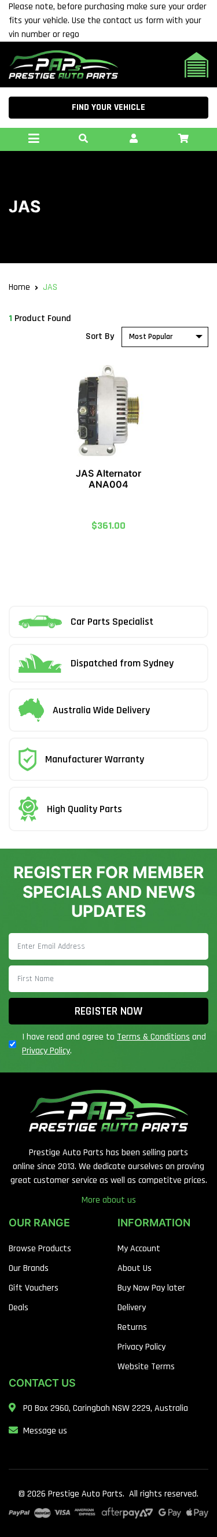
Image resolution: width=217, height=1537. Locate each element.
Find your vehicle (108, 107)
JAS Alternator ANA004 (108, 478)
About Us (134, 1268)
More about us (109, 1200)
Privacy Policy (46, 1051)
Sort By (100, 336)
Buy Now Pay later (151, 1288)
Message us (45, 1431)
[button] (83, 139)
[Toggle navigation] (33, 139)
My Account (138, 1249)
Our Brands (29, 1268)
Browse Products (40, 1249)
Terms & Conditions (153, 1037)
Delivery (131, 1308)
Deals (18, 1308)
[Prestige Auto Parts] (63, 64)
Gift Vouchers (33, 1288)
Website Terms (146, 1367)
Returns (132, 1327)
